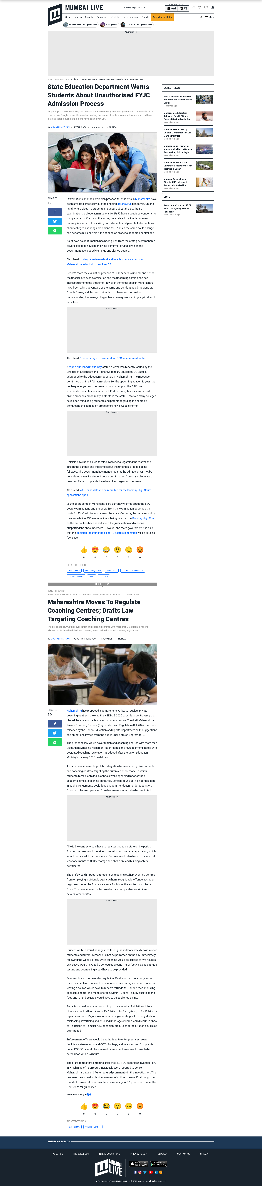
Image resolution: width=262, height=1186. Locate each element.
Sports (145, 17)
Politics (78, 17)
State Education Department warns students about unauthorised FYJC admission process (105, 79)
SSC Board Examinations (132, 571)
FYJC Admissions (76, 576)
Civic (68, 17)
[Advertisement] (131, 54)
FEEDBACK (162, 1154)
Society (89, 17)
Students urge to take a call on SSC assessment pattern (113, 358)
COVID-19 (104, 576)
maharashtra (74, 571)
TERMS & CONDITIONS (109, 1154)
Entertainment (131, 17)
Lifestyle (114, 17)
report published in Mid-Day (85, 367)
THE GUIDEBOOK (81, 1154)
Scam (91, 576)
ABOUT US (58, 1154)
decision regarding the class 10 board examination (107, 532)
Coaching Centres (93, 1127)
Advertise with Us (162, 17)
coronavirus (124, 203)
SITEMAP (204, 1154)
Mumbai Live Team (60, 127)
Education (60, 79)
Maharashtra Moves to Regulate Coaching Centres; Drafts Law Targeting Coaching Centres (94, 595)
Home (50, 79)
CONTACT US (183, 1154)
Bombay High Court (144, 518)
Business (102, 17)
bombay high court (93, 571)
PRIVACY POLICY (139, 1154)
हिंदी (89, 1094)
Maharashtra (142, 199)
